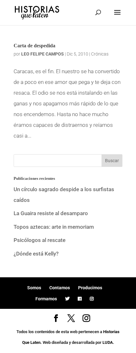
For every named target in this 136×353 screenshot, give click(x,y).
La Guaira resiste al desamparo (51, 213)
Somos (34, 287)
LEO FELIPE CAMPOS (42, 53)
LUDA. (108, 342)
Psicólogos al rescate (39, 240)
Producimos (90, 287)
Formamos (46, 298)
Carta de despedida (34, 45)
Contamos (59, 287)
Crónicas (99, 53)
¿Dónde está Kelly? (36, 253)
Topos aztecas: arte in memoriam (54, 227)
